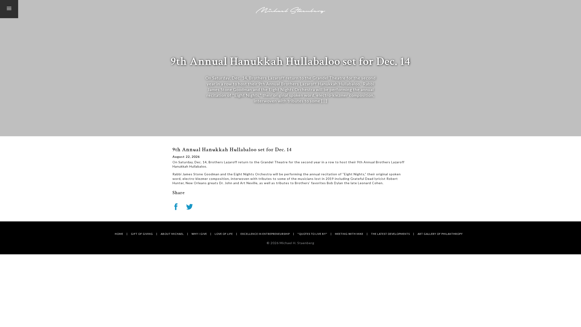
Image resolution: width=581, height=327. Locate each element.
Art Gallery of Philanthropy (440, 233)
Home (119, 233)
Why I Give (199, 233)
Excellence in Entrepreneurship (265, 233)
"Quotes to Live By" (312, 233)
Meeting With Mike (349, 233)
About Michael (172, 233)
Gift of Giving (142, 233)
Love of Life (224, 233)
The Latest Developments (390, 233)
